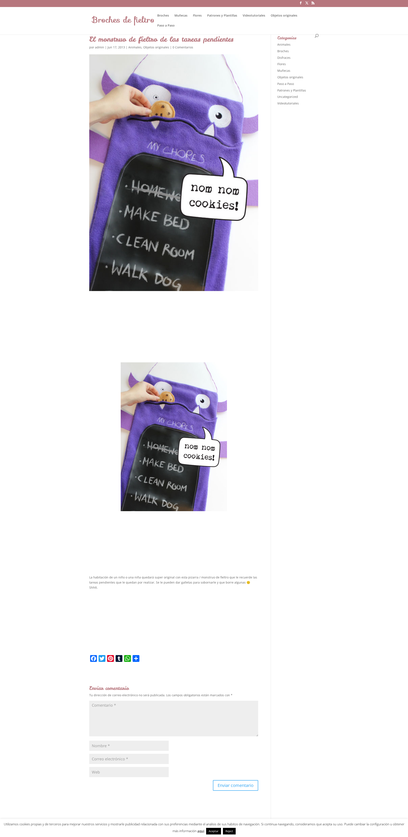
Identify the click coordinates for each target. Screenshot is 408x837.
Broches (163, 15)
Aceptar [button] (213, 831)
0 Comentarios (183, 47)
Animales (135, 47)
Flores (197, 15)
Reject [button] (229, 831)
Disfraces (283, 58)
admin (99, 47)
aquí (200, 831)
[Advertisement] (173, 330)
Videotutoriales (254, 15)
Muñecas (180, 15)
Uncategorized (287, 97)
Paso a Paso (166, 25)
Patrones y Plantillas (222, 15)
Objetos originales (284, 15)
